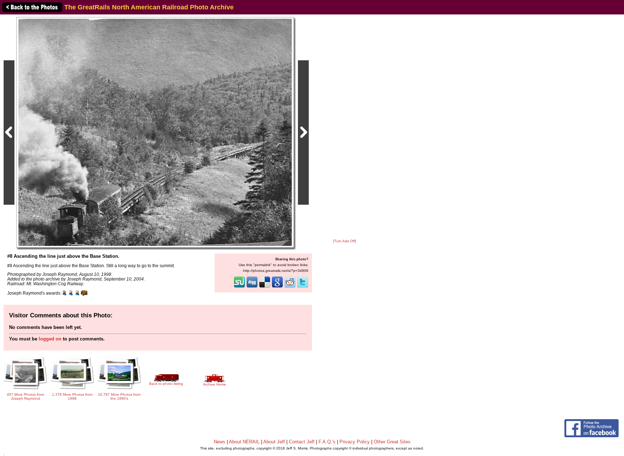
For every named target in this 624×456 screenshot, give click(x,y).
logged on (50, 339)
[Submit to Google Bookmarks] (277, 287)
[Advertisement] (344, 127)
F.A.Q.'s (326, 441)
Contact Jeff (302, 441)
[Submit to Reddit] (290, 287)
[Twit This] (302, 287)
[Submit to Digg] (252, 287)
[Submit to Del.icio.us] (264, 287)
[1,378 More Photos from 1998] (72, 389)
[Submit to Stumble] (239, 287)
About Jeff (274, 441)
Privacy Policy (354, 441)
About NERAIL (244, 441)
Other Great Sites (392, 441)
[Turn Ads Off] (344, 241)
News (219, 441)
